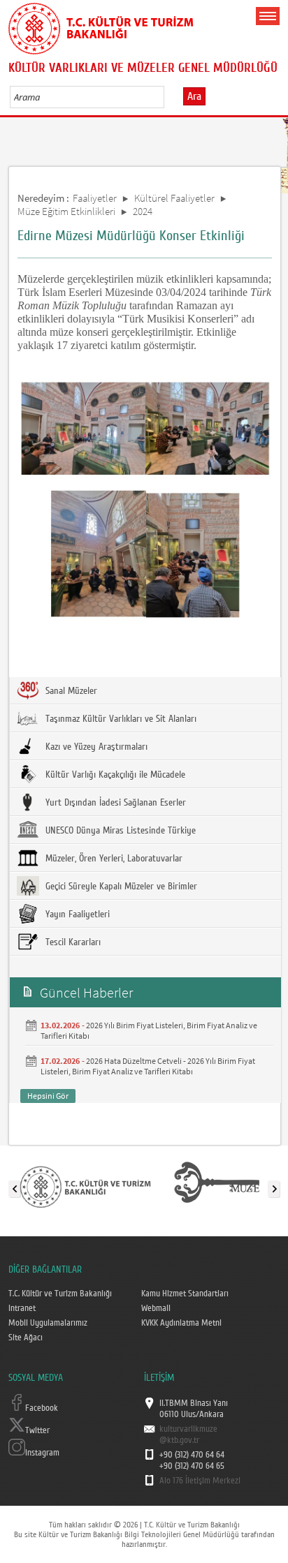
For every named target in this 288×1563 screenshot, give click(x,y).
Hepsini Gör (48, 1095)
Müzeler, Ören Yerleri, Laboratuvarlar (112, 858)
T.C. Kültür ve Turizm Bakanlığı (60, 1293)
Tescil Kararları (72, 942)
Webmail (156, 1308)
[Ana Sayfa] (100, 26)
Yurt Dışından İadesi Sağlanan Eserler (114, 802)
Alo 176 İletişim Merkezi (199, 1481)
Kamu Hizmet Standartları (185, 1293)
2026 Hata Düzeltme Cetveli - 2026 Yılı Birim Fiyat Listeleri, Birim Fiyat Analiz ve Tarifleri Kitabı (148, 1065)
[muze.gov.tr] (216, 1186)
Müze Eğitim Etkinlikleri (66, 211)
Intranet (22, 1308)
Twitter (37, 1430)
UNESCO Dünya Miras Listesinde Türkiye (119, 830)
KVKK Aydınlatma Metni (181, 1323)
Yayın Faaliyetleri (76, 914)
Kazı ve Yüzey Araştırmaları (95, 747)
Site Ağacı (25, 1337)
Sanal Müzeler (70, 691)
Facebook (41, 1408)
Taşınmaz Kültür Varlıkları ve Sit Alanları (119, 719)
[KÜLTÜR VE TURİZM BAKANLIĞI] (85, 1186)
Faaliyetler (95, 198)
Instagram (42, 1453)
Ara (194, 96)
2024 (142, 211)
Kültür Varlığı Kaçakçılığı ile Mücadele (114, 774)
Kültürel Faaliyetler (174, 198)
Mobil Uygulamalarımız (47, 1323)
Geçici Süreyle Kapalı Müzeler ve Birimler (120, 886)
